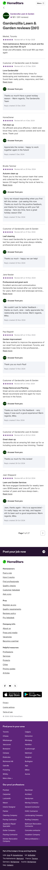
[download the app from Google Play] (32, 694)
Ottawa (5, 736)
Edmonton (29, 736)
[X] (15, 686)
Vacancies (7, 637)
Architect (28, 794)
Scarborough (30, 749)
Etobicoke (6, 757)
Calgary (28, 732)
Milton (27, 770)
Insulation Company (32, 835)
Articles (6, 673)
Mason (5, 803)
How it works (9, 577)
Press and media (10, 632)
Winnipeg (28, 740)
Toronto (6, 732)
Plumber (6, 790)
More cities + (8, 778)
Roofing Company (32, 820)
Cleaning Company (10, 815)
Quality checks (9, 585)
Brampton (6, 749)
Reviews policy (9, 613)
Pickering (6, 770)
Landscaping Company (34, 815)
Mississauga (7, 740)
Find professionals (11, 581)
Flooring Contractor (10, 835)
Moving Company (31, 803)
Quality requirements (12, 609)
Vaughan (28, 757)
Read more (7, 82)
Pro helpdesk (8, 617)
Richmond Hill (8, 761)
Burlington (29, 761)
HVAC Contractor (31, 811)
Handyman (29, 798)
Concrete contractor (32, 830)
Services (6, 656)
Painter (5, 811)
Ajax (26, 766)
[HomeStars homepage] (15, 3)
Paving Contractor (10, 820)
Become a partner (11, 641)
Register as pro (9, 605)
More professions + (32, 839)
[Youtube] (10, 686)
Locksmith (7, 798)
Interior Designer (9, 807)
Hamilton (28, 744)
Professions (8, 652)
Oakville (6, 766)
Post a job (7, 573)
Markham (28, 753)
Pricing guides (9, 669)
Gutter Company (9, 830)
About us (7, 628)
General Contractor (32, 807)
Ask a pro (7, 594)
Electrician (29, 790)
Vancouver (7, 744)
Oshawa (6, 753)
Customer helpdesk (11, 590)
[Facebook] (5, 686)
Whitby (5, 774)
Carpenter (6, 794)
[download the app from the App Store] (12, 694)
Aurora (27, 774)
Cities (5, 664)
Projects (6, 660)
